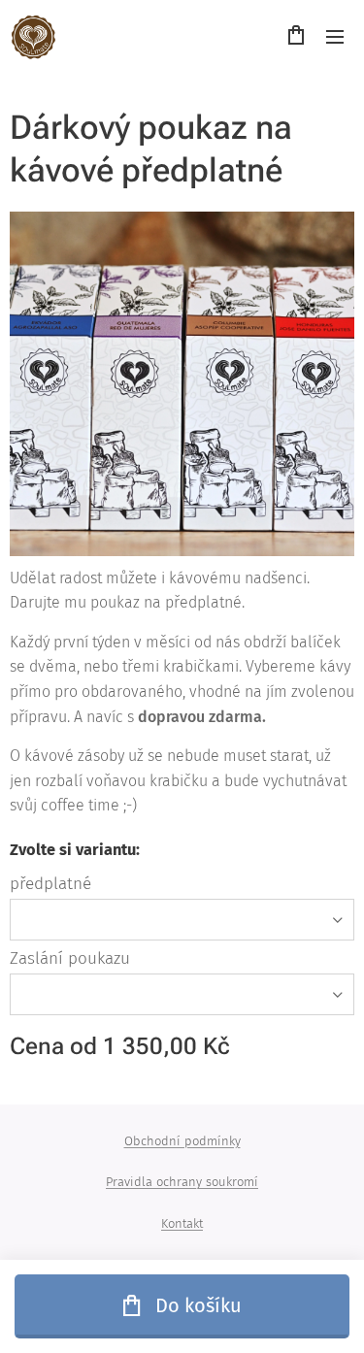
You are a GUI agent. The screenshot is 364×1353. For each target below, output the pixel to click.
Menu (334, 35)
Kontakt (182, 1223)
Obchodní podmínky (182, 1141)
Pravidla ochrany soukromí (182, 1181)
